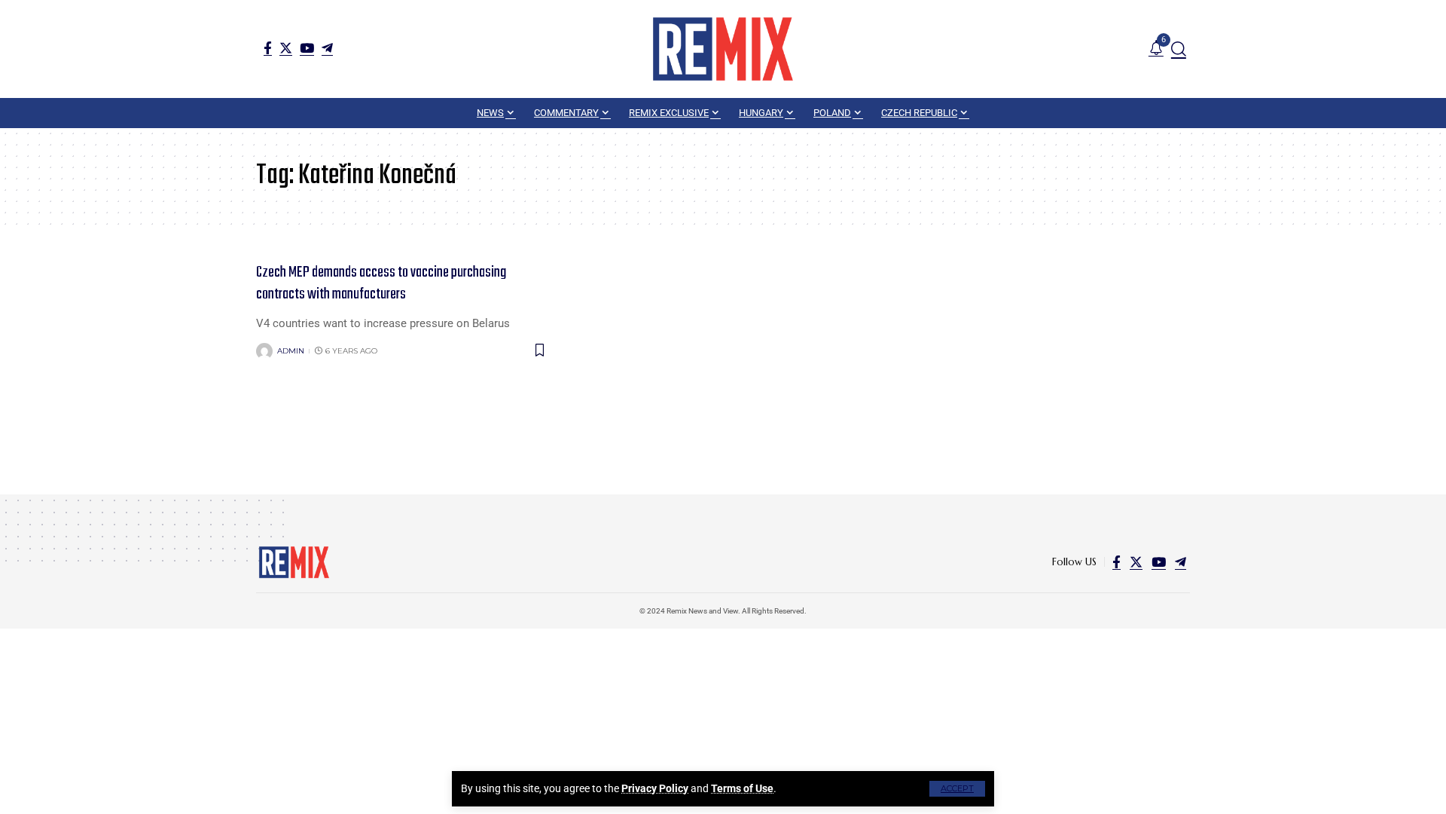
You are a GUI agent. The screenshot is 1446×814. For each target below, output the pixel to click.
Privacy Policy (654, 788)
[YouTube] (307, 47)
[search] (1178, 49)
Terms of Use (742, 788)
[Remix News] (723, 49)
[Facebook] (268, 47)
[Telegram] (327, 47)
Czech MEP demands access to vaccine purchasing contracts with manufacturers (381, 283)
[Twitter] (286, 47)
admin (290, 351)
